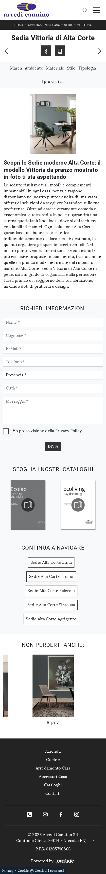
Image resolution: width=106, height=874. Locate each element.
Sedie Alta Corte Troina (51, 576)
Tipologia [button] (87, 68)
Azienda (53, 751)
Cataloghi (53, 785)
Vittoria (84, 25)
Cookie (23, 871)
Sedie (68, 25)
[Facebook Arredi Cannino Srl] (60, 814)
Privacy (8, 871)
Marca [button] (16, 68)
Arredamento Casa (44, 25)
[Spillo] (9, 51)
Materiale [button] (55, 68)
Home (19, 25)
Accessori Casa (53, 776)
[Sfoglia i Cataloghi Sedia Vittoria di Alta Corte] (60, 50)
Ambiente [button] (34, 68)
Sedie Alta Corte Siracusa (51, 604)
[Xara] (96, 51)
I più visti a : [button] (53, 81)
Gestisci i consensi (49, 871)
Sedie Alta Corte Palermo (51, 590)
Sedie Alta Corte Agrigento (51, 619)
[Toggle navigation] (96, 9)
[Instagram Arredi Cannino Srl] (76, 814)
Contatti (53, 793)
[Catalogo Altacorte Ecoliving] (41, 505)
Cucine (53, 759)
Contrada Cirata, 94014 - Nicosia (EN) (51, 840)
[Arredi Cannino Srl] (26, 10)
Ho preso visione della (47, 430)
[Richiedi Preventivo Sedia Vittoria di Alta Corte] (46, 50)
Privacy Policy (68, 430)
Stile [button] (71, 68)
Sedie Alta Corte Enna (51, 562)
